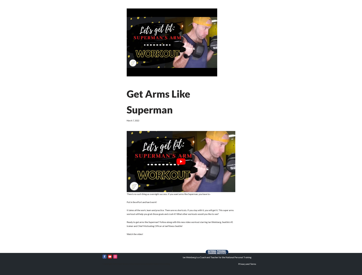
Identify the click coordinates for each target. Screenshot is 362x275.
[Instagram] (115, 257)
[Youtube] (110, 257)
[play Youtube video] (181, 161)
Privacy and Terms (247, 264)
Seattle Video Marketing (158, 263)
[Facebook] (104, 257)
